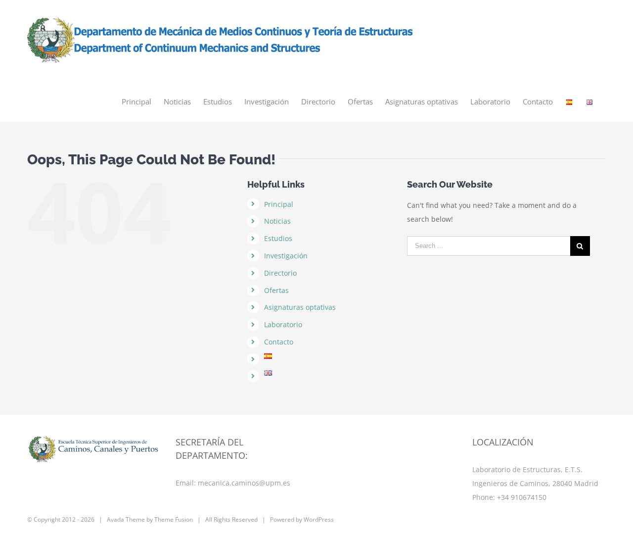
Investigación (286, 255)
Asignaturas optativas (300, 307)
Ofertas (276, 290)
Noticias (277, 221)
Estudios (278, 238)
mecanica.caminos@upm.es (244, 483)
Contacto (278, 341)
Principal (278, 204)
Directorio (280, 273)
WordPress (319, 519)
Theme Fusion (173, 519)
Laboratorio (283, 324)
